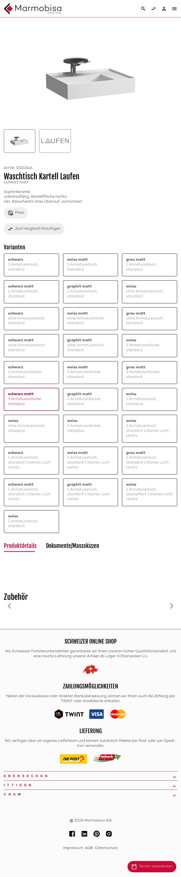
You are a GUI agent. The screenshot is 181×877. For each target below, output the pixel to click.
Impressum (73, 848)
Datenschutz (106, 848)
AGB (89, 848)
